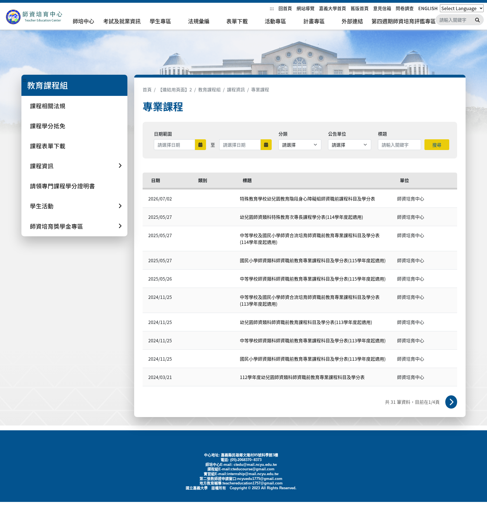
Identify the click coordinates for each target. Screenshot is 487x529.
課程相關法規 (47, 106)
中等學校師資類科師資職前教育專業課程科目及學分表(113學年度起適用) (313, 340)
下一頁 (451, 401)
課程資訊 (236, 89)
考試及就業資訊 (122, 21)
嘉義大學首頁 (332, 8)
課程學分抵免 (47, 126)
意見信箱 (382, 8)
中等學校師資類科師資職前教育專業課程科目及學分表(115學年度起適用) (313, 278)
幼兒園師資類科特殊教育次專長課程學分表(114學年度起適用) (301, 216)
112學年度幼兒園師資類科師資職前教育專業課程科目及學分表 (302, 377)
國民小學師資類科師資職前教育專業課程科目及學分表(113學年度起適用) (313, 358)
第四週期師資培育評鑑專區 (403, 21)
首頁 (147, 89)
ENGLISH (428, 8)
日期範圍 (163, 133)
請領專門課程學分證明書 (62, 186)
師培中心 (83, 21)
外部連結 (352, 21)
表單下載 (237, 21)
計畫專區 (314, 21)
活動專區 (275, 21)
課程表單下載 (47, 146)
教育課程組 (209, 89)
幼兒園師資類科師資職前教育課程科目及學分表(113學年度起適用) (306, 322)
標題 (382, 133)
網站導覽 (305, 8)
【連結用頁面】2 (175, 89)
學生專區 (160, 21)
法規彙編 (198, 21)
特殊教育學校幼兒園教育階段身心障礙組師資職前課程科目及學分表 (307, 198)
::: (272, 8)
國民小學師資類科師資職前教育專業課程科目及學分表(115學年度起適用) (313, 260)
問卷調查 (405, 8)
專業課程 (260, 89)
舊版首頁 (360, 8)
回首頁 (285, 8)
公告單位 (337, 133)
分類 (282, 133)
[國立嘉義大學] (33, 17)
